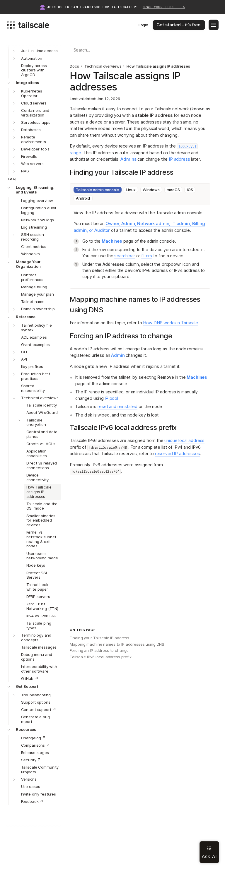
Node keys (35, 565)
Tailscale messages (39, 647)
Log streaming (34, 227)
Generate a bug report (35, 719)
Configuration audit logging (39, 210)
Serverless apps (35, 122)
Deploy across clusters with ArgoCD (34, 70)
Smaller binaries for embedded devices (40, 520)
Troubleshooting (36, 695)
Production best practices (35, 376)
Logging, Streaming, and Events (35, 189)
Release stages (35, 752)
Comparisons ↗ (35, 745)
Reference (25, 316)
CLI (24, 351)
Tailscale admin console (97, 189)
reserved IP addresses (177, 453)
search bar (124, 255)
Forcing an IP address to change (99, 650)
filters (146, 255)
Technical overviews (40, 397)
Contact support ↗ (38, 709)
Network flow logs (37, 219)
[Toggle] (14, 58)
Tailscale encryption (36, 422)
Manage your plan (37, 294)
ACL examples (34, 337)
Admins (128, 159)
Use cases (30, 786)
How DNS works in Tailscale (170, 322)
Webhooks (30, 253)
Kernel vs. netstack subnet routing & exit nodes (41, 539)
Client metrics (33, 246)
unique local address (184, 440)
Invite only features (38, 794)
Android (83, 198)
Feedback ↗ (32, 801)
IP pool (111, 398)
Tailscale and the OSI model (42, 506)
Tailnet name (33, 301)
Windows (151, 189)
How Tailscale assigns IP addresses (39, 492)
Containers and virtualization (35, 112)
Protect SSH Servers (37, 575)
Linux (131, 189)
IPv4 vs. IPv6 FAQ (41, 615)
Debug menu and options (36, 656)
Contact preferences (32, 277)
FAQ (12, 178)
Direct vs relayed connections (41, 465)
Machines (112, 241)
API (24, 359)
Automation (31, 58)
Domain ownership (38, 308)
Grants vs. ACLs (40, 443)
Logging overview (37, 200)
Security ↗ (31, 759)
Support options (35, 702)
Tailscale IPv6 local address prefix (100, 656)
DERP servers (38, 596)
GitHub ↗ (29, 678)
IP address (179, 159)
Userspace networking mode (42, 556)
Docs (74, 66)
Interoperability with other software (39, 668)
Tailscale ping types (38, 625)
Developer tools (35, 149)
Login (143, 25)
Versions (29, 779)
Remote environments (33, 139)
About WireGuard (42, 412)
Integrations (27, 82)
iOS (190, 189)
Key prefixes (32, 366)
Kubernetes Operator (31, 93)
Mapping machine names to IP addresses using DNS (117, 644)
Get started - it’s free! (179, 25)
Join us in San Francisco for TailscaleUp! (116, 7)
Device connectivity (37, 477)
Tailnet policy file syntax (36, 327)
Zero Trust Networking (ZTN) (42, 606)
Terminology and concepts (36, 637)
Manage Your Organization (28, 264)
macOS (173, 189)
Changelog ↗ (33, 738)
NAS (25, 171)
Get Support (27, 686)
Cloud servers (33, 103)
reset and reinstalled (117, 406)
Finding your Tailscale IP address (99, 637)
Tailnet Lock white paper (37, 587)
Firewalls (29, 156)
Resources (26, 729)
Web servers (32, 163)
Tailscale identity (41, 405)
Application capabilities (36, 453)
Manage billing (34, 286)
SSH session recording (32, 236)
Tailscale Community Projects (40, 769)
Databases (31, 129)
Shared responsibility (33, 388)
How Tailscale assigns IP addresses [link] (158, 66)
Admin (118, 355)
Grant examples (35, 344)
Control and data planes (41, 434)
